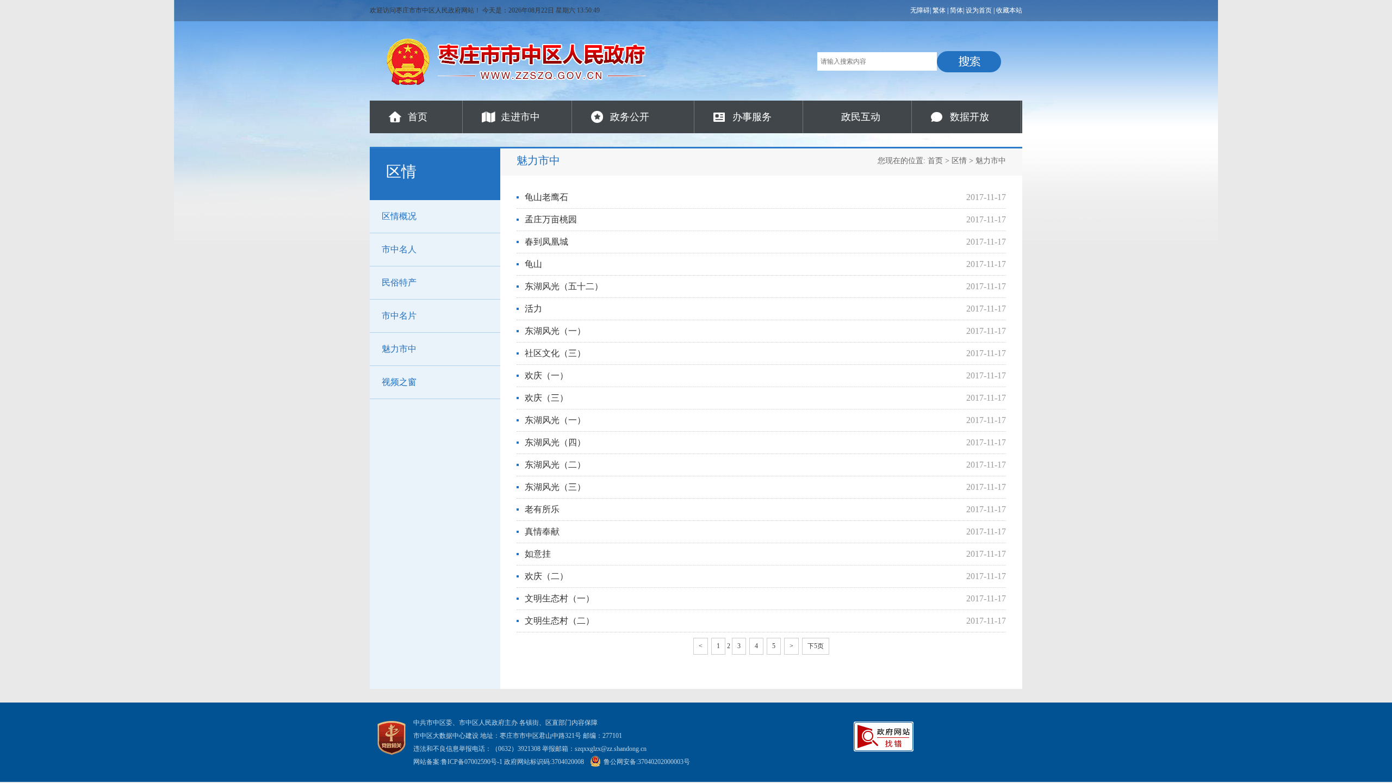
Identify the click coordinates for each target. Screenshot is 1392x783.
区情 (959, 161)
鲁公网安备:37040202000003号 (647, 762)
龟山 (533, 264)
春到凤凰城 (546, 241)
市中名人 (399, 249)
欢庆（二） (546, 576)
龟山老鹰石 (546, 197)
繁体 (939, 10)
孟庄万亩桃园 (551, 219)
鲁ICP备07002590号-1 (471, 762)
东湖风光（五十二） (564, 286)
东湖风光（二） (555, 464)
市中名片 (399, 315)
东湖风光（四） (555, 442)
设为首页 (979, 10)
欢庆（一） (546, 375)
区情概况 (399, 216)
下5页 (815, 646)
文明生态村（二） (559, 620)
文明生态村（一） (559, 598)
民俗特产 (399, 282)
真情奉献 (542, 531)
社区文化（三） (555, 353)
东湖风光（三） (555, 487)
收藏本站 (1009, 10)
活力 (533, 308)
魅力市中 (399, 348)
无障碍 (920, 10)
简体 (956, 10)
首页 (417, 116)
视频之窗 (399, 382)
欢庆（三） (546, 397)
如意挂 (538, 553)
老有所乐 (542, 509)
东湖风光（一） (555, 330)
